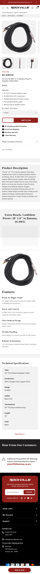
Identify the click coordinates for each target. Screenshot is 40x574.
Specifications (23, 12)
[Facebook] (25, 498)
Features (16, 12)
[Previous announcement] (4, 2)
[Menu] (4, 8)
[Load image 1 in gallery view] (7, 63)
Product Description (7, 12)
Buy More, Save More (9, 108)
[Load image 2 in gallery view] (20, 63)
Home (4, 15)
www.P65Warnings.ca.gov (19, 464)
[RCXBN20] (5, 120)
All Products (11, 15)
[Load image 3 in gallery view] (32, 63)
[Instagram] (21, 498)
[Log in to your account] (33, 8)
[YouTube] (28, 498)
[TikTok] (31, 498)
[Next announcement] (36, 2)
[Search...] (8, 8)
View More (19, 434)
